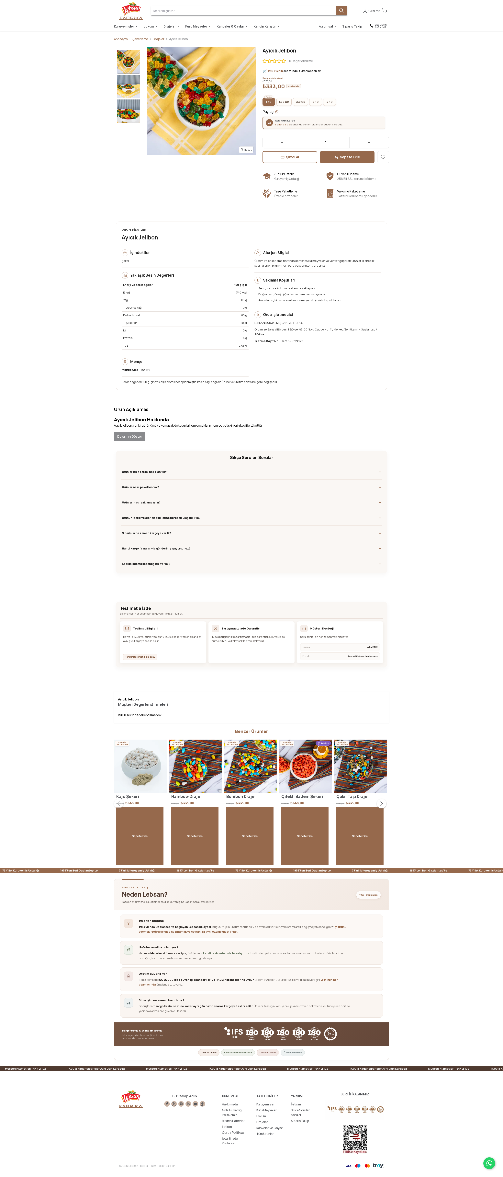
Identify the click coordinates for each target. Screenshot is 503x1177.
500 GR (284, 102)
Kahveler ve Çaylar (269, 1128)
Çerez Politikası (233, 1132)
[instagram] (181, 1104)
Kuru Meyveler (266, 1110)
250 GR (300, 102)
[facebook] (167, 1104)
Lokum (261, 1116)
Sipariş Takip (300, 1121)
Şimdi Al (292, 157)
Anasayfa (121, 39)
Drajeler (158, 39)
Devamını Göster (129, 436)
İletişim (227, 1127)
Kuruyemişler (265, 1104)
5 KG (330, 102)
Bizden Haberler (233, 1121)
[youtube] (195, 1104)
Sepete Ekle (350, 157)
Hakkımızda (230, 1104)
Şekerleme (140, 39)
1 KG (269, 102)
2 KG (316, 102)
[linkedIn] (188, 1104)
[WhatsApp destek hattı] (489, 1163)
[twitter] (174, 1104)
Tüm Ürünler (265, 1134)
